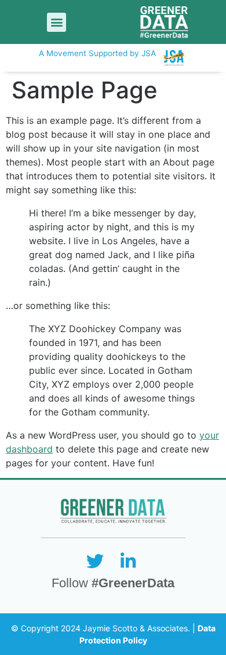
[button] (56, 22)
